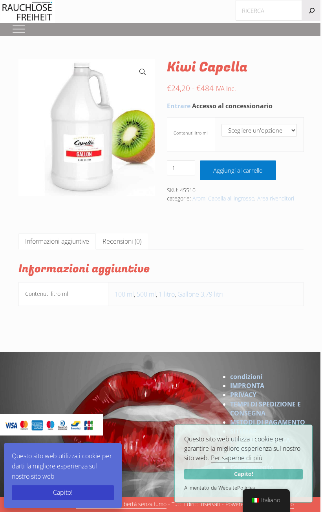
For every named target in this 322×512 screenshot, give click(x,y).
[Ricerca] (312, 10)
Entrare (178, 106)
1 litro (167, 294)
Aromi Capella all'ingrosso (223, 198)
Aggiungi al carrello (238, 170)
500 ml (146, 294)
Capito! (243, 473)
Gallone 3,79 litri (200, 294)
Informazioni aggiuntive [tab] (57, 241)
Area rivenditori (275, 198)
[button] (142, 72)
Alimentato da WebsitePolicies (219, 488)
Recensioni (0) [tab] (121, 241)
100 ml (124, 294)
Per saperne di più (236, 458)
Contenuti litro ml (190, 133)
